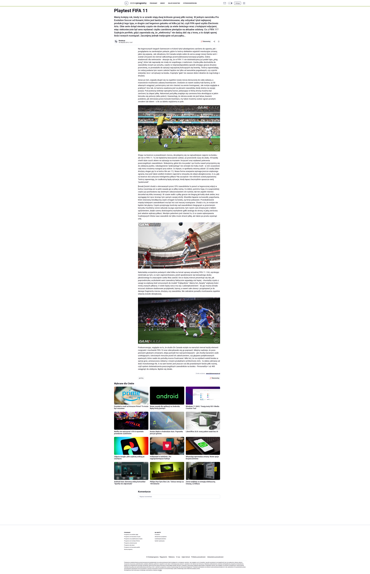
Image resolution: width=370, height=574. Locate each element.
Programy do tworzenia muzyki (132, 536)
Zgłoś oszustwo (174, 3)
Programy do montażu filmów (132, 541)
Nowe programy (128, 549)
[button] (230, 3)
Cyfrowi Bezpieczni (190, 3)
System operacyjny (160, 541)
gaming (141, 378)
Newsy (162, 3)
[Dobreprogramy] (140, 3)
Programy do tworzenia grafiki (132, 547)
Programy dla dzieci (129, 545)
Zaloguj (237, 3)
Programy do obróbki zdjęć (131, 534)
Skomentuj (206, 41)
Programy (153, 3)
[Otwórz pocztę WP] (224, 3)
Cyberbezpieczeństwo (160, 538)
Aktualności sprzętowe (160, 536)
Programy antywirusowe (130, 543)
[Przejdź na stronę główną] (126, 4)
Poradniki (157, 534)
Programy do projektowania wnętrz (133, 538)
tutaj (160, 570)
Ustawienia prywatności (214, 557)
